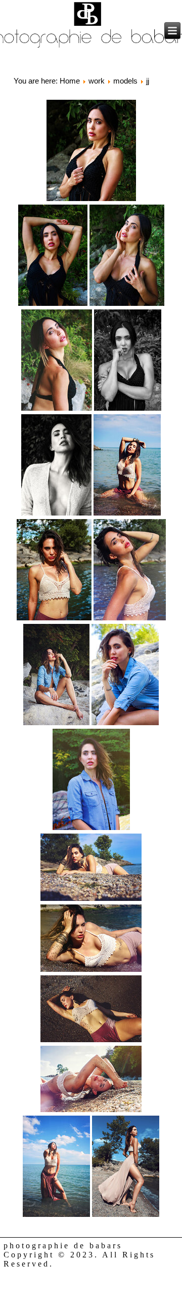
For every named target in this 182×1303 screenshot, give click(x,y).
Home (70, 80)
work (96, 80)
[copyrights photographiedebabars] (91, 151)
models (125, 80)
